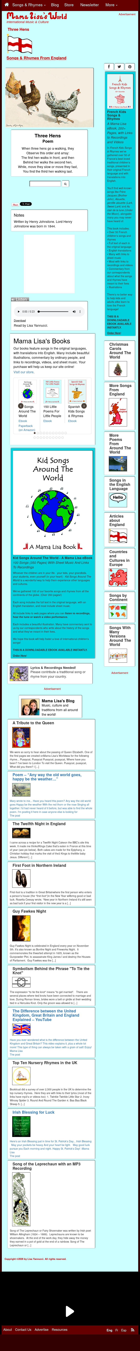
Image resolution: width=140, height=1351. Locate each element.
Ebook (23, 421)
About (7, 1329)
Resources (59, 1329)
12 (35, 438)
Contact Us (23, 1329)
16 (47, 438)
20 (60, 438)
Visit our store (23, 372)
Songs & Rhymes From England (36, 58)
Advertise (41, 1329)
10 (63, 433)
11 (66, 433)
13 (38, 438)
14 (41, 438)
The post (15, 815)
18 (53, 438)
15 (44, 438)
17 (50, 438)
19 (56, 438)
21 (63, 438)
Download (20, 320)
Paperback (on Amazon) (27, 428)
